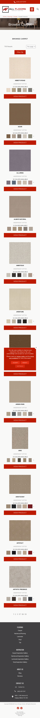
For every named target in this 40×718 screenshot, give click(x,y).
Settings (20, 366)
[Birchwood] (20, 484)
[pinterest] (21, 708)
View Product (20, 96)
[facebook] (18, 708)
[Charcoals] (13, 275)
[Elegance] (24, 136)
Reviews (20, 676)
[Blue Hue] (13, 413)
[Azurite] (13, 182)
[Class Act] (19, 136)
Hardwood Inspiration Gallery (20, 656)
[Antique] (13, 460)
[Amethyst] (20, 160)
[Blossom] (30, 182)
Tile (20, 642)
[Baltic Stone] (20, 576)
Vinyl (20, 639)
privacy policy (21, 356)
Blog (20, 673)
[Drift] (24, 413)
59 (26, 614)
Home (4, 16)
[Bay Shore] (24, 460)
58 (23, 614)
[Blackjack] (13, 506)
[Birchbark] (24, 182)
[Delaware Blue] (30, 90)
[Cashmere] (24, 506)
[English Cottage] (30, 136)
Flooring (9, 16)
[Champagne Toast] (13, 136)
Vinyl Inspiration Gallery (20, 662)
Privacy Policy (20, 714)
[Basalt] (19, 182)
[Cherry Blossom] (30, 506)
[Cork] (14, 228)
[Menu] (32, 9)
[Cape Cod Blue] (19, 321)
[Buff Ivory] (20, 299)
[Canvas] (20, 253)
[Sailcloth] (20, 228)
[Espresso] (24, 321)
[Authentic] (20, 391)
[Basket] (20, 206)
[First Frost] (24, 275)
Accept (15, 362)
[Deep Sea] (30, 599)
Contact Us (21, 687)
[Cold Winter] (24, 599)
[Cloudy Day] (19, 413)
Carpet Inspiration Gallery (20, 653)
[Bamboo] (13, 90)
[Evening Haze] (30, 413)
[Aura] (20, 68)
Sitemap (20, 715)
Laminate (20, 636)
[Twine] (30, 228)
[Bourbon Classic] (20, 114)
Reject (25, 362)
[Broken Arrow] (30, 460)
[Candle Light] (19, 599)
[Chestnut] (20, 345)
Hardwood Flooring (20, 633)
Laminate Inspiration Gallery (20, 659)
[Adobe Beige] (20, 438)
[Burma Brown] (13, 599)
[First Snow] (30, 321)
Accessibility (20, 712)
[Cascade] (19, 506)
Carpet (15, 16)
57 (20, 614)
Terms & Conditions (20, 713)
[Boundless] (19, 90)
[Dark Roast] (19, 275)
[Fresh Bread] (30, 275)
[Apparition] (19, 460)
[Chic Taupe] (24, 90)
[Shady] (25, 228)
